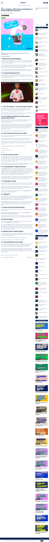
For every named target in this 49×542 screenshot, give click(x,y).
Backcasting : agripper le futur (42, 109)
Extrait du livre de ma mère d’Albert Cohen (42, 305)
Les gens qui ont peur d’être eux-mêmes (40, 533)
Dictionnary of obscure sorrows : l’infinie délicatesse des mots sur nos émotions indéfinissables (41, 89)
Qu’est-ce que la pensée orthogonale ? (42, 68)
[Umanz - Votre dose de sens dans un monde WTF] (23, 3)
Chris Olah (8, 222)
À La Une (2, 7)
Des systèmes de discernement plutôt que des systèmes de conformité (41, 456)
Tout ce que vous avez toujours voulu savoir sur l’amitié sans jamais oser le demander (43, 98)
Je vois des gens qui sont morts (43, 71)
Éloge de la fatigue (41, 254)
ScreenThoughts (38, 328)
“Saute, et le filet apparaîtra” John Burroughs (42, 141)
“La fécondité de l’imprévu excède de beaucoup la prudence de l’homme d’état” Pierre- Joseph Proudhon (41, 163)
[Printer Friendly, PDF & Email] (3, 17)
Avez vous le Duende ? (41, 59)
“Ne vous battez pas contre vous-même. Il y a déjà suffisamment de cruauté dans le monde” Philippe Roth (41, 226)
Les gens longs (40, 101)
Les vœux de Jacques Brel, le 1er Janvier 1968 (42, 259)
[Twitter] (3, 15)
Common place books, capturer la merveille (43, 42)
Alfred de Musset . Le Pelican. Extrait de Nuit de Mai (42, 251)
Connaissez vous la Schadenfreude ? (41, 80)
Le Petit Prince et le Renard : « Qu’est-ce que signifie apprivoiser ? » (42, 238)
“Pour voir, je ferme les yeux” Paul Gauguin (42, 195)
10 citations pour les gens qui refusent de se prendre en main (43, 50)
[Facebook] (2, 15)
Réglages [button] (38, 540)
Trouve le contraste (39, 382)
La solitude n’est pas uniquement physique (39, 512)
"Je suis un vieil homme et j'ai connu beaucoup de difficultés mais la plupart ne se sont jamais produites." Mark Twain (41, 200)
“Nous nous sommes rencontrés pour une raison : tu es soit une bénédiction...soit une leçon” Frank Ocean (41, 168)
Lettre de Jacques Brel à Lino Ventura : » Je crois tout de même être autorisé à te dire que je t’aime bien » (41, 284)
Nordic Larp (7, 201)
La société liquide (41, 93)
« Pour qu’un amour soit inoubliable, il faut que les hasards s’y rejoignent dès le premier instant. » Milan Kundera (41, 209)
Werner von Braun (26, 190)
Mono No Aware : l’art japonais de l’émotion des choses (42, 34)
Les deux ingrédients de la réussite (40, 372)
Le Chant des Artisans (39, 435)
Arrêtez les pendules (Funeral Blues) (42, 279)
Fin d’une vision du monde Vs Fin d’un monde (41, 469)
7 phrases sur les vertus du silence (42, 30)
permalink (16, 255)
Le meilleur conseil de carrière (41, 392)
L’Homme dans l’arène (41, 266)
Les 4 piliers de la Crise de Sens (42, 106)
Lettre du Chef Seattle (41, 262)
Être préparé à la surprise (40, 522)
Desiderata (40, 270)
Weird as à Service (25, 196)
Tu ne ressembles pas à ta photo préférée (40, 341)
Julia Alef (4, 168)
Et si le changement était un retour (8, 257)
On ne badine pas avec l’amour (42, 312)
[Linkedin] (5, 15)
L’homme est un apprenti (42, 274)
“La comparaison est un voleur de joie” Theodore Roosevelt (42, 204)
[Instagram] (6, 15)
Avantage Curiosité (39, 479)
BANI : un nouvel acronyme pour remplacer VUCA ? (42, 84)
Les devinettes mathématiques (41, 501)
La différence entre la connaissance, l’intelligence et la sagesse (41, 490)
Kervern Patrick (11, 13)
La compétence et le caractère (41, 361)
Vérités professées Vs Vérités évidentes (41, 414)
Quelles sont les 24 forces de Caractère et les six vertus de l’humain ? (42, 38)
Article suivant (29, 257)
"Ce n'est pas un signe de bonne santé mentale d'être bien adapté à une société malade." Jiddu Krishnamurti (41, 221)
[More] (8, 15)
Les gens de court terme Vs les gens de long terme (41, 425)
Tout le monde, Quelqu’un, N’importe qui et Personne (42, 289)
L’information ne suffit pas (40, 351)
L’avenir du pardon (39, 330)
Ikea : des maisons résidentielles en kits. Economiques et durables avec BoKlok (41, 55)
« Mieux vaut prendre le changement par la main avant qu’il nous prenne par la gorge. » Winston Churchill (41, 146)
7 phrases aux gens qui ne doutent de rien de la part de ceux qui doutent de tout (42, 64)
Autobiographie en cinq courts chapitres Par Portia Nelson (42, 317)
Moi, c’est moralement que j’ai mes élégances (42, 309)
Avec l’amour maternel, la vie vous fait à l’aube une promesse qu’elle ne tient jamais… (43, 247)
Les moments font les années (41, 445)
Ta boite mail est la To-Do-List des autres (41, 403)
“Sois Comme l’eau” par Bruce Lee (42, 293)
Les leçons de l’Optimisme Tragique (42, 46)
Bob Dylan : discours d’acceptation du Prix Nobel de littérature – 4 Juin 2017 (43, 301)
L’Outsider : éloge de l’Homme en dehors (42, 76)
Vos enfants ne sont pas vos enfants (42, 243)
